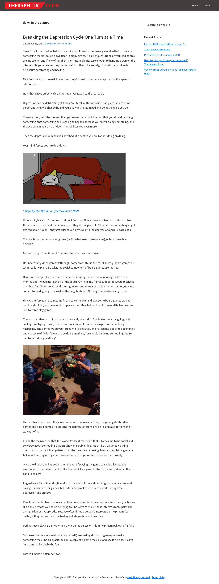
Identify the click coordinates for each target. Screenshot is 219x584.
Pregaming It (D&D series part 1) (162, 54)
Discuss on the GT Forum (58, 43)
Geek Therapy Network (138, 577)
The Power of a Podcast (157, 49)
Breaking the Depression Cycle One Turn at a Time (73, 37)
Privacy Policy (158, 577)
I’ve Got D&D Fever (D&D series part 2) (164, 44)
